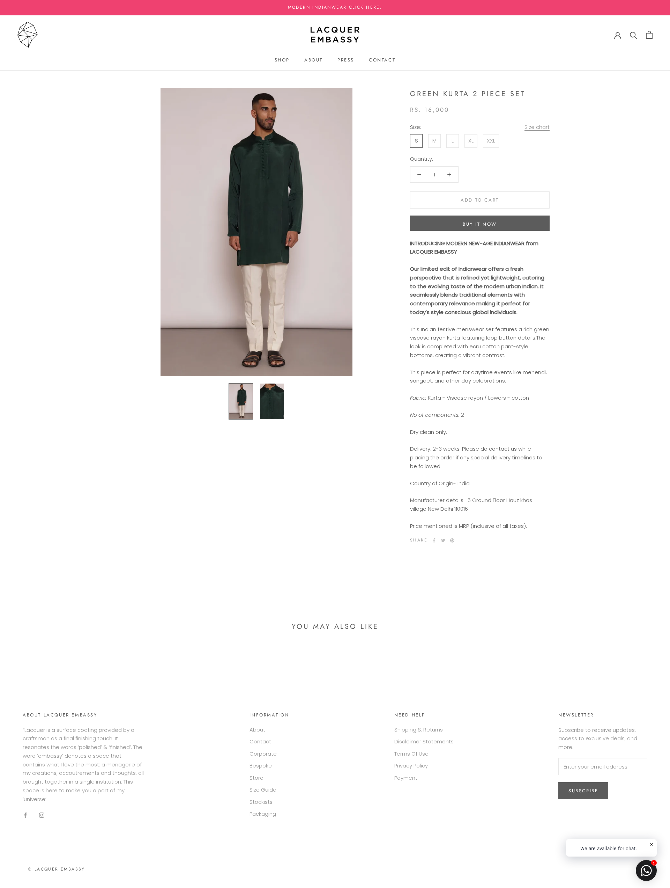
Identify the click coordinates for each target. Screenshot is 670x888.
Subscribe (583, 790)
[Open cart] (649, 35)
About (313, 60)
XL (471, 140)
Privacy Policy (411, 765)
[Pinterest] (452, 540)
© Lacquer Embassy (56, 869)
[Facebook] (434, 540)
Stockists (261, 802)
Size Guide (263, 789)
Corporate (263, 753)
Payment (405, 777)
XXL (491, 140)
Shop (282, 60)
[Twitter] (443, 540)
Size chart (537, 127)
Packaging (263, 813)
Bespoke (261, 765)
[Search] (633, 34)
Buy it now (480, 224)
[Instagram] (41, 814)
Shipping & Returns (418, 729)
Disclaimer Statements (424, 741)
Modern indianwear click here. (335, 7)
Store (256, 777)
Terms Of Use (411, 753)
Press (345, 60)
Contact (382, 60)
